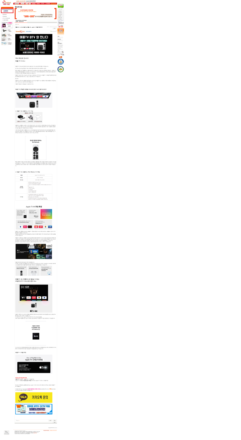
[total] (15, 24)
